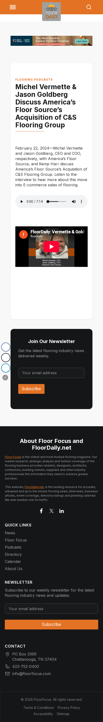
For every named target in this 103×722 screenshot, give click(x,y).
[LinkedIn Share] (5, 368)
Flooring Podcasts (34, 79)
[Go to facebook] (41, 510)
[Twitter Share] (5, 357)
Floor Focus (13, 457)
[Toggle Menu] (12, 7)
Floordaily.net (34, 487)
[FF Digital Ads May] (51, 41)
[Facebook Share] (5, 347)
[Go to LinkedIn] (61, 510)
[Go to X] (51, 510)
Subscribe (31, 388)
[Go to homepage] (51, 11)
